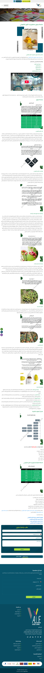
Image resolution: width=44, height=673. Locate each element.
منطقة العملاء (17, 614)
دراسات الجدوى (38, 643)
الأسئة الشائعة (17, 650)
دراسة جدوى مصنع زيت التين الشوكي (34, 57)
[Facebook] (35, 637)
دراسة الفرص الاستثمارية (36, 646)
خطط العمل (39, 650)
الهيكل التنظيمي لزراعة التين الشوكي (35, 517)
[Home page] (39, 5)
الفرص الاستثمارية (17, 646)
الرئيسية (32, 15)
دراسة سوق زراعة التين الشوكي (36, 523)
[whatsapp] (1, 329)
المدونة (18, 648)
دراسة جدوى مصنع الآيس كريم (36, 521)
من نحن (18, 609)
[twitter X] (40, 637)
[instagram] (38, 637)
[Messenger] (14, 1)
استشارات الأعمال (38, 648)
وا (36, 510)
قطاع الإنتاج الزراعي (27, 15)
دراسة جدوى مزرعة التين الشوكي (36, 519)
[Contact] (1, 335)
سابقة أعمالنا (17, 612)
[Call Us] (1, 332)
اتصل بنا (18, 616)
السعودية (39, 656)
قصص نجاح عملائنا (16, 643)
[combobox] (39, 534)
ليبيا (40, 658)
